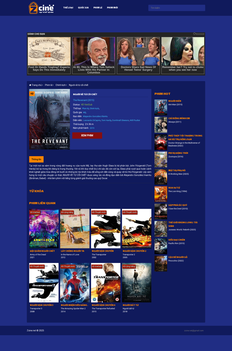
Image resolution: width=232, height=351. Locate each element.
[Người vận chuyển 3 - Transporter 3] (44, 282)
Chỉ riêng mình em (179, 119)
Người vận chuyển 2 (134, 251)
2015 (92, 128)
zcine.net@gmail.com (194, 331)
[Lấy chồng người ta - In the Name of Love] (74, 228)
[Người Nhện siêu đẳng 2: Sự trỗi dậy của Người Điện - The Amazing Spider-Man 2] (74, 282)
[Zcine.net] (41, 7)
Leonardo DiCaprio (92, 120)
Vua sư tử (174, 188)
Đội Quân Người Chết (42, 251)
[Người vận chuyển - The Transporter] (105, 228)
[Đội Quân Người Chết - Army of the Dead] (44, 228)
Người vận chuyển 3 (41, 305)
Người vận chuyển (103, 251)
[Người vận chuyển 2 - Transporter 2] (136, 228)
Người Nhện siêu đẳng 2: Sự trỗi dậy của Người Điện (75, 305)
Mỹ (84, 112)
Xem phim (87, 135)
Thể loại (68, 8)
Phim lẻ (97, 8)
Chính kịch (94, 108)
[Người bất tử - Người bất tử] (136, 282)
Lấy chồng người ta (72, 251)
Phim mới (112, 8)
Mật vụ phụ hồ (176, 171)
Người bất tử (131, 305)
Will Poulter (135, 120)
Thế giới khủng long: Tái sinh (183, 224)
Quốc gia (83, 8)
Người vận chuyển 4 (103, 305)
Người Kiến (174, 101)
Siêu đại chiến (176, 240)
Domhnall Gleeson (120, 120)
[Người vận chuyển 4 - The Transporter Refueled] (105, 282)
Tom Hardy (106, 120)
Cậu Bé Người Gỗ (177, 257)
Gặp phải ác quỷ (177, 205)
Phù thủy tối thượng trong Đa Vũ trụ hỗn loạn (185, 138)
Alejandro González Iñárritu (95, 116)
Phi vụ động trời (178, 153)
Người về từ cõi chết (78, 85)
